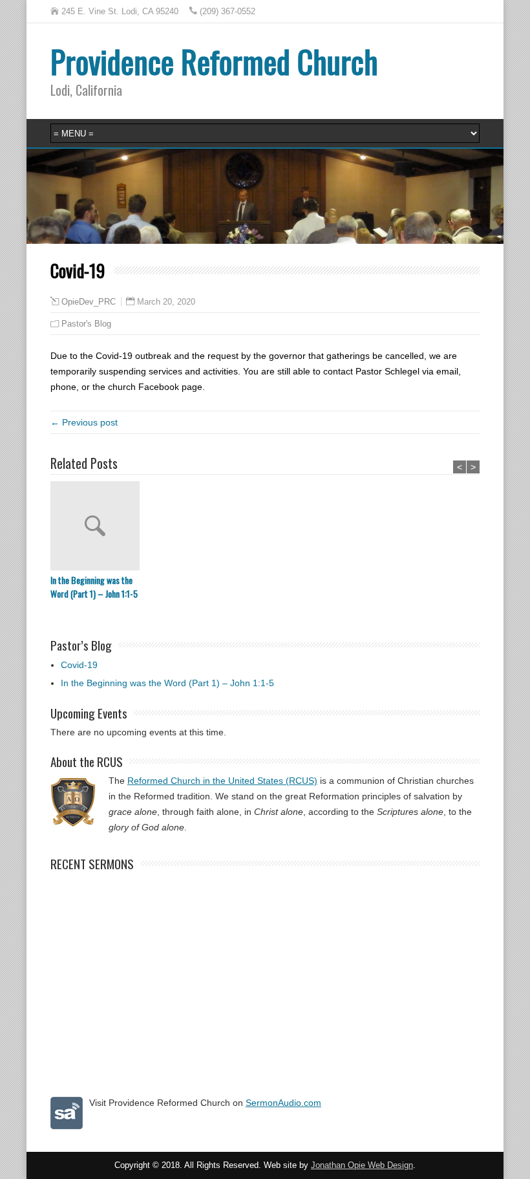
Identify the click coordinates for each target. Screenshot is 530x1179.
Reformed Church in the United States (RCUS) (222, 780)
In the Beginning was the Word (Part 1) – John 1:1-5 (94, 586)
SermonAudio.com (283, 1103)
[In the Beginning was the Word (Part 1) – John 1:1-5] (98, 527)
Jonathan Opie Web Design (362, 1165)
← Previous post (84, 422)
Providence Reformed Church (214, 61)
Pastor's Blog (86, 324)
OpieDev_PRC (88, 302)
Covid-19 (79, 665)
